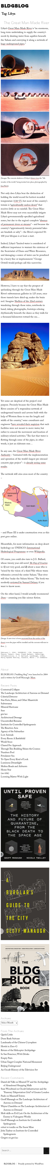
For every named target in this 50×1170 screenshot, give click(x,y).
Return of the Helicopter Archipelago (18, 1051)
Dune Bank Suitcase (10, 1039)
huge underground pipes (12, 44)
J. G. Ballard (22, 656)
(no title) (5, 774)
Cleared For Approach (11, 746)
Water (32, 657)
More (33, 678)
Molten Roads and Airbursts (14, 767)
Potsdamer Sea (7, 756)
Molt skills (6, 1114)
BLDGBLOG (15, 6)
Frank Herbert (27, 654)
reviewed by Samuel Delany (23, 583)
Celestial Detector (9, 697)
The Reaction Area (9, 728)
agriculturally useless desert (24, 205)
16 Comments (42, 657)
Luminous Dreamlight (11, 763)
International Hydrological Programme (20, 550)
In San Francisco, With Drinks (15, 1054)
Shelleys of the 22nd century (29, 302)
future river (35, 178)
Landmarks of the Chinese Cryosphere (19, 1043)
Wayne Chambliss (9, 1107)
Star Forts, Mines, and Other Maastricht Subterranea (19, 702)
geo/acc (4, 714)
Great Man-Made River (20, 29)
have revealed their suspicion (25, 425)
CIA (29, 652)
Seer (3, 711)
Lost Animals (7, 735)
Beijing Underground (11, 1066)
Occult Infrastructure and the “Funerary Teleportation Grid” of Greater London (26, 1091)
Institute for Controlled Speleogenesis (18, 725)
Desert (11, 654)
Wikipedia (39, 552)
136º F (17, 201)
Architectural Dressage (11, 718)
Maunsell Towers (17, 1096)
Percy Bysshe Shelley (10, 657)
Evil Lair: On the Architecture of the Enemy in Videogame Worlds (25, 1115)
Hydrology (39, 654)
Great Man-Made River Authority (21, 453)
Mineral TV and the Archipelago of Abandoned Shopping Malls (26, 1084)
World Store (6, 742)
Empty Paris (6, 1058)
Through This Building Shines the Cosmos (20, 749)
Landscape (34, 656)
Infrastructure (7, 656)
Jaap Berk (4, 186)
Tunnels (24, 657)
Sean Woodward (8, 1089)
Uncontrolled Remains (11, 721)
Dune (17, 654)
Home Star (6, 770)
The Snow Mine (26, 1128)
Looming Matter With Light (14, 777)
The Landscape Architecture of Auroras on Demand (25, 693)
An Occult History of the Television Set (19, 1070)
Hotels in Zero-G (9, 1047)
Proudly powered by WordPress (30, 1164)
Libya (42, 656)
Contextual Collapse (10, 690)
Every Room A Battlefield (13, 739)
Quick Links (7, 1035)
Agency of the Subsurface (12, 732)
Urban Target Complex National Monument (21, 1062)
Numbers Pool (7, 753)
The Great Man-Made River (26, 22)
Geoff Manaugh (8, 1100)
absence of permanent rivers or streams (24, 223)
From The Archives (12, 1031)
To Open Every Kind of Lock (14, 760)
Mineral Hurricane (9, 707)
